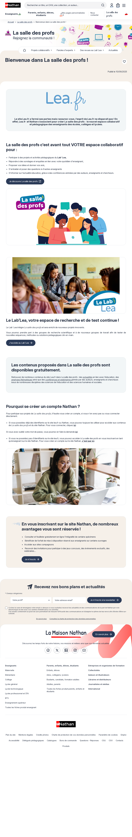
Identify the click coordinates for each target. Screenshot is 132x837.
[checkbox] (6, 608)
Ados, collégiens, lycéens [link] (58, 675)
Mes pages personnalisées (73, 13)
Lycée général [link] (11, 684)
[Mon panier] (118, 5)
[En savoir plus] (66, 217)
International (94, 689)
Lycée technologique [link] (14, 689)
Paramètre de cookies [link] (108, 735)
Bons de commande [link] (68, 740)
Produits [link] (66, 746)
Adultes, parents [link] (53, 684)
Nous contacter (94, 14)
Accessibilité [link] (14, 740)
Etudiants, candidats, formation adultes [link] (63, 679)
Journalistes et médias (98, 684)
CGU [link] (104, 740)
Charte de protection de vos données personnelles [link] (74, 735)
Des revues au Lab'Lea (91, 50)
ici (75, 425)
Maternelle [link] (9, 670)
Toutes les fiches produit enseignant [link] (20, 707)
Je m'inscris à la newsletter (102, 600)
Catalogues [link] (52, 740)
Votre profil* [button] (18, 600)
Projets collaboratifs (40, 50)
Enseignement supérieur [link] (15, 703)
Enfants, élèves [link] (53, 670)
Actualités (113, 50)
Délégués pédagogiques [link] (33, 740)
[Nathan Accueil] (13, 5)
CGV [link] (111, 740)
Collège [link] (8, 679)
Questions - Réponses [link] (89, 740)
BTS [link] (7, 698)
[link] (48, 650)
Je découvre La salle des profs (23, 181)
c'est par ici (88, 441)
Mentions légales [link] (26, 735)
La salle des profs (112, 14)
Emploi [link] (123, 735)
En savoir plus (41, 619)
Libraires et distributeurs (99, 679)
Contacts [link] (119, 740)
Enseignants (10, 666)
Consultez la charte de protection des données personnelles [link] (73, 619)
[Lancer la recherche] (102, 5)
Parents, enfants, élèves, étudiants (63, 666)
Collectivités (94, 670)
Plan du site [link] (10, 735)
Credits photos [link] (42, 735)
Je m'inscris (30, 559)
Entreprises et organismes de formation (106, 666)
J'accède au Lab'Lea (19, 343)
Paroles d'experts (65, 50)
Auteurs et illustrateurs (98, 675)
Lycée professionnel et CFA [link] (17, 693)
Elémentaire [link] (10, 675)
